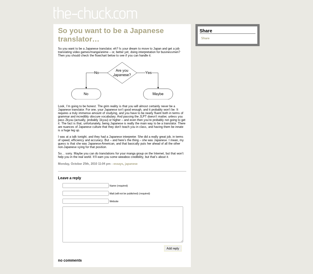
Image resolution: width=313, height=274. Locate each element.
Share (205, 38)
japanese (131, 163)
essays (118, 163)
